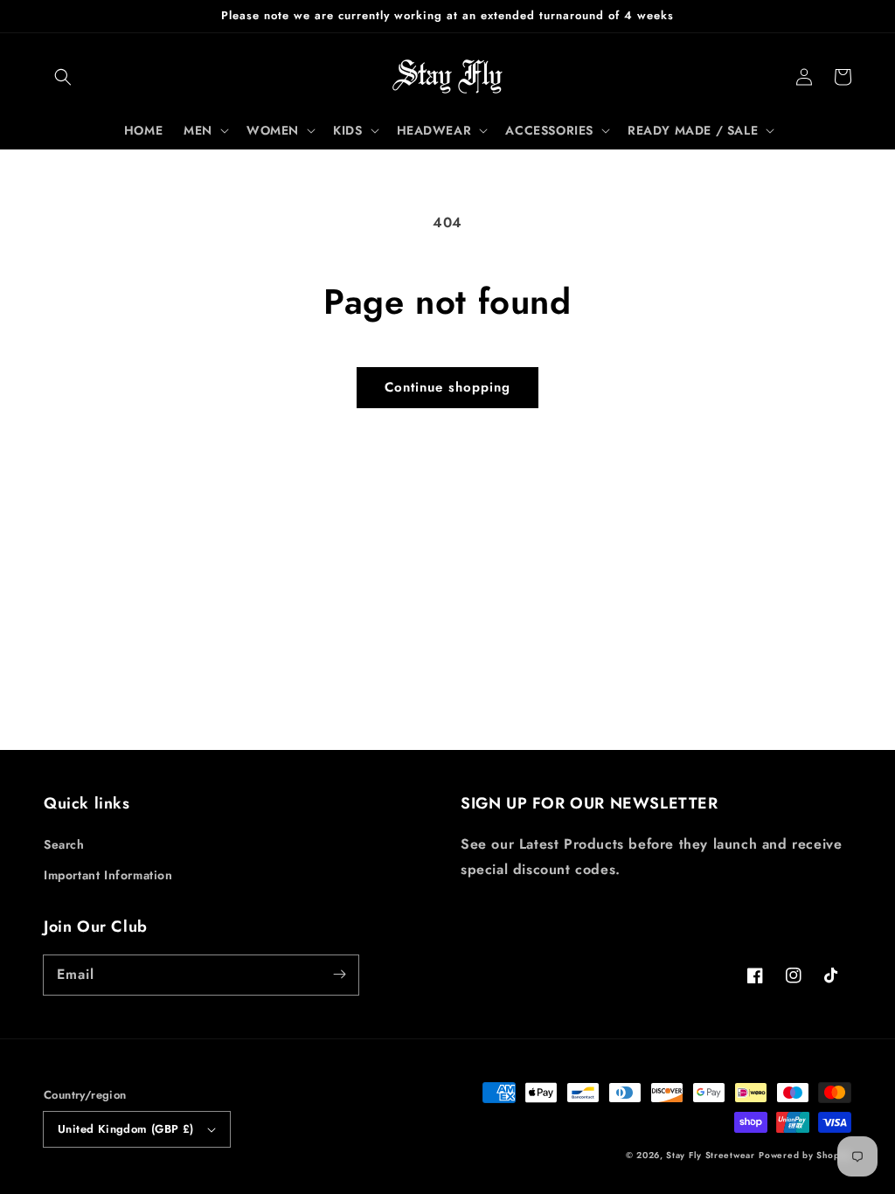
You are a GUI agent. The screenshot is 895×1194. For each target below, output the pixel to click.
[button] (63, 77)
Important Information (108, 875)
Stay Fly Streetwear (710, 1155)
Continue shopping (447, 387)
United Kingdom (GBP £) (126, 1129)
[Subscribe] (339, 974)
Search (64, 844)
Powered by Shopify (805, 1155)
